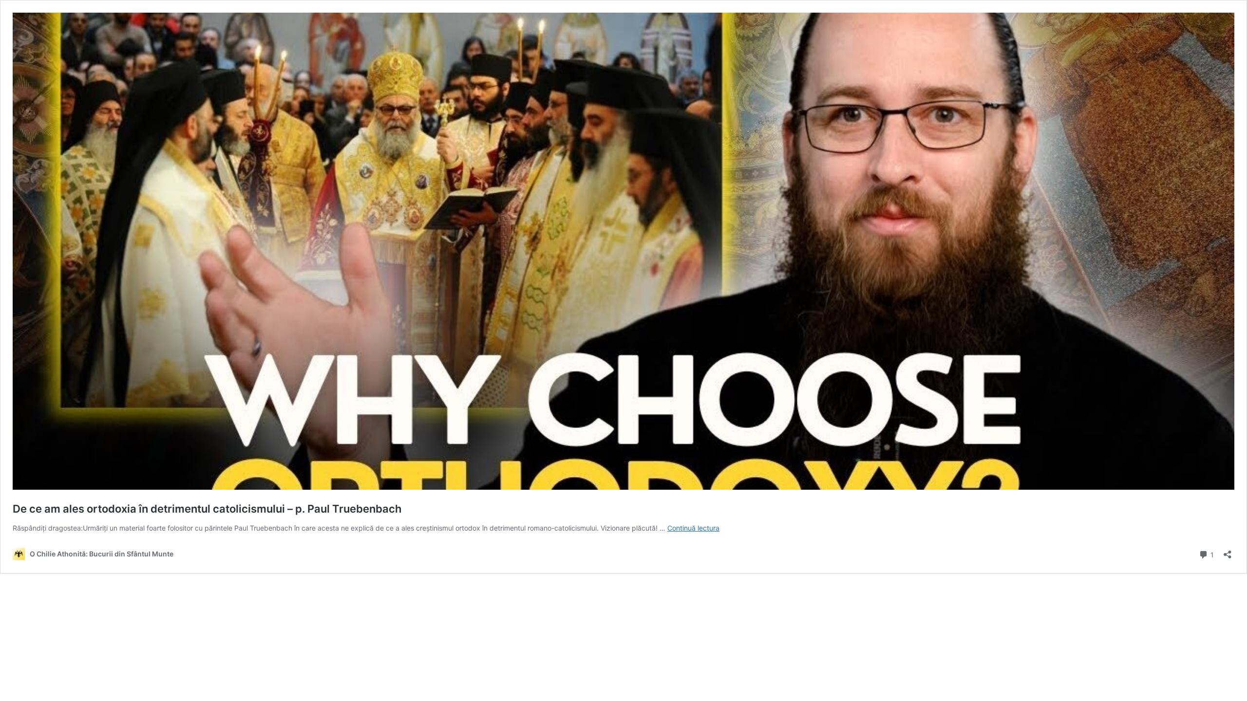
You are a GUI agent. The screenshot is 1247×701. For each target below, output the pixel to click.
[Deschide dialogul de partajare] (1227, 551)
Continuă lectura (693, 528)
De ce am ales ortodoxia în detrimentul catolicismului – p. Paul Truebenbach (207, 508)
